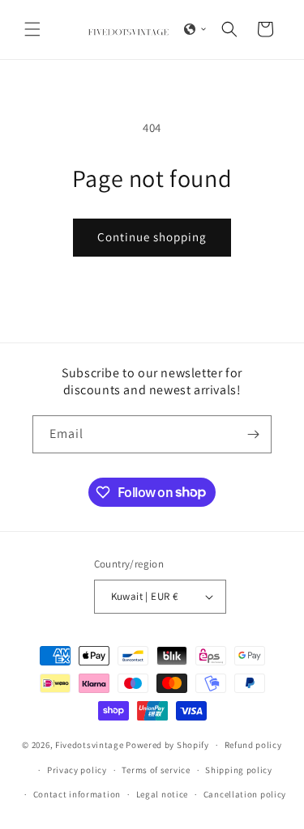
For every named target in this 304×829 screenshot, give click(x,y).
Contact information (77, 794)
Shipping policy (238, 770)
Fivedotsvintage (89, 744)
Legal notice (162, 794)
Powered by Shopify (167, 744)
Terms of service (156, 770)
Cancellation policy (244, 794)
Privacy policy (77, 770)
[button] (32, 29)
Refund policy (253, 744)
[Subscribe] (253, 434)
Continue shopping (152, 236)
